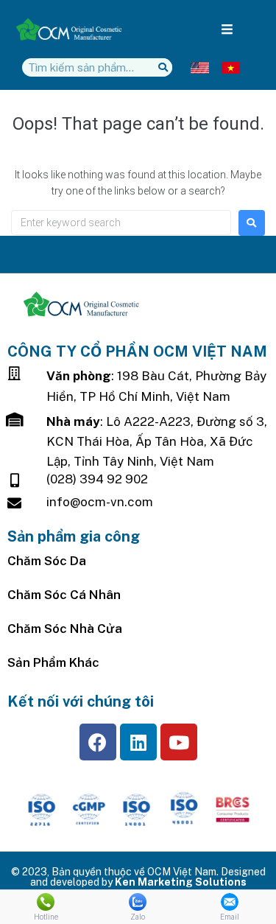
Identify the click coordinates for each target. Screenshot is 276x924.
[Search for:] (121, 222)
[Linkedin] (138, 742)
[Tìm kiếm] (163, 67)
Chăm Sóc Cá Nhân (64, 594)
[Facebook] (97, 742)
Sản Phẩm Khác (53, 662)
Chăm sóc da (46, 560)
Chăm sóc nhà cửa (64, 628)
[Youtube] (178, 742)
